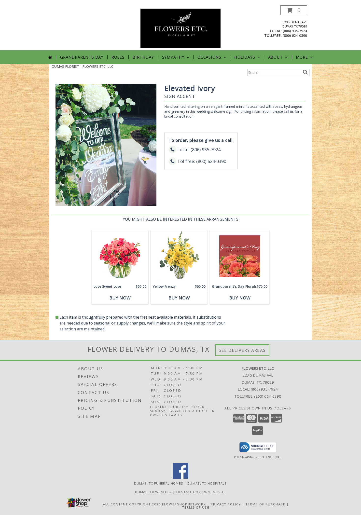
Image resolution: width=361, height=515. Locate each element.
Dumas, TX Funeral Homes (158, 483)
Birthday (143, 57)
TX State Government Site (201, 492)
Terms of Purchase (265, 504)
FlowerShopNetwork (184, 504)
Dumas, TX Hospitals (207, 483)
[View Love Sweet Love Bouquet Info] (120, 256)
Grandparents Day (81, 57)
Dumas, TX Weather (153, 492)
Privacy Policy (226, 504)
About (275, 57)
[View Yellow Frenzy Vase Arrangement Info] (179, 256)
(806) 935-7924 (295, 30)
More (302, 57)
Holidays (244, 57)
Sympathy (173, 57)
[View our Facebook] (180, 477)
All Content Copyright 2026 (132, 504)
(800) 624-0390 (295, 35)
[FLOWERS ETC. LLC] (180, 28)
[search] (305, 72)
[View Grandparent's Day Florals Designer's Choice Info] (239, 256)
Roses (118, 57)
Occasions (209, 57)
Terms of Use (195, 507)
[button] (293, 10)
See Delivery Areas (242, 350)
